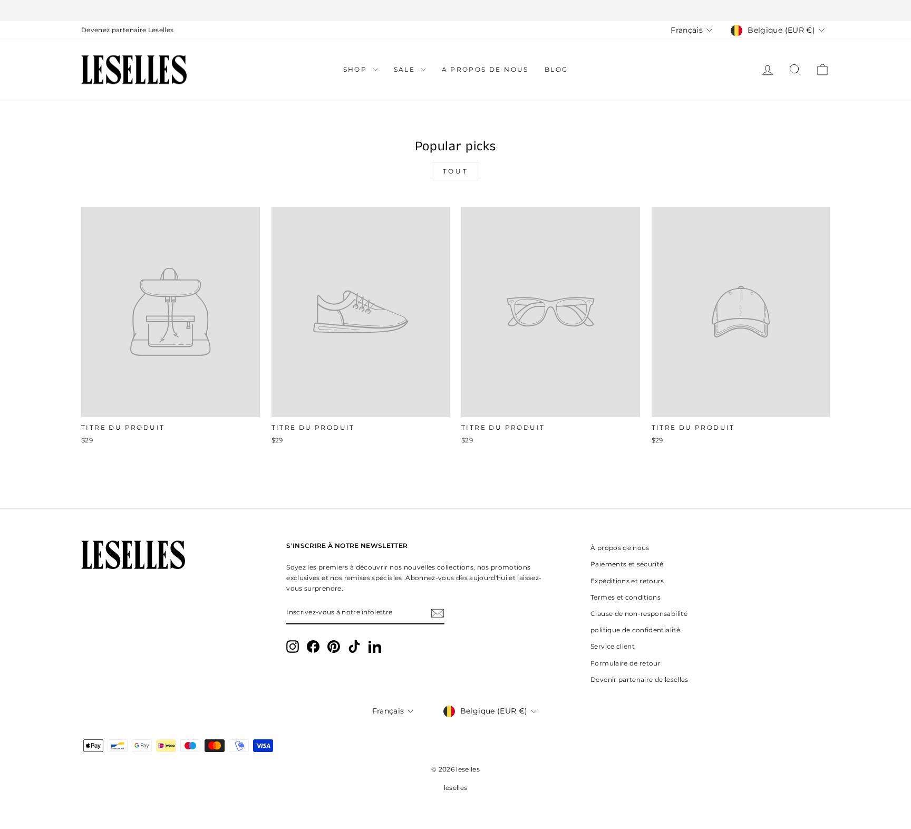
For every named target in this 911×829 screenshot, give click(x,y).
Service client (612, 646)
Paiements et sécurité (626, 564)
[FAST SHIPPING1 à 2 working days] (455, 10)
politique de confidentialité (635, 630)
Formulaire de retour (625, 663)
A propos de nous (485, 69)
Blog (556, 69)
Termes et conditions (625, 597)
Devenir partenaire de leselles (639, 679)
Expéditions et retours (627, 581)
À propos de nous (620, 548)
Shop (356, 69)
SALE (406, 69)
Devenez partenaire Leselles (127, 30)
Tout (455, 171)
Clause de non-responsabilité (638, 614)
